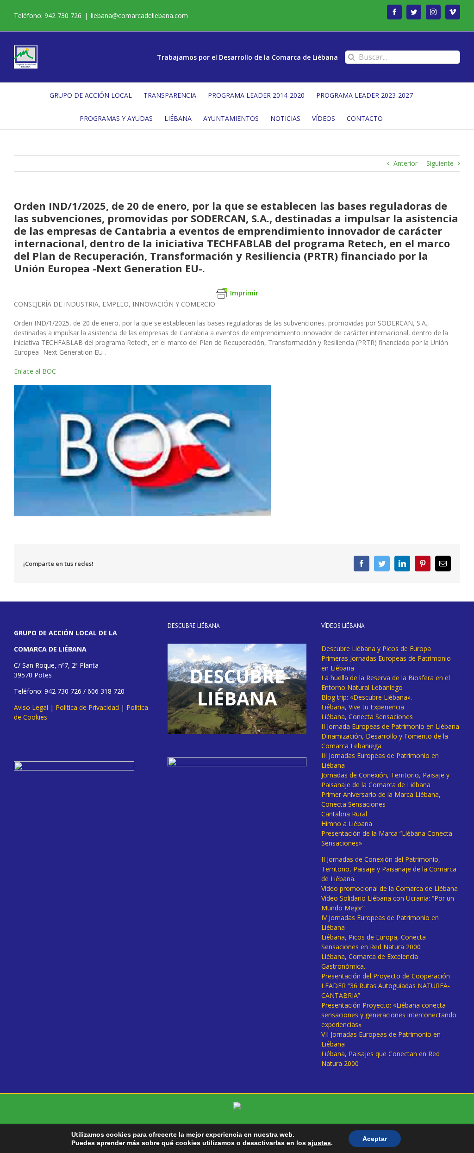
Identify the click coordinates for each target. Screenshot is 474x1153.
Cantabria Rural (344, 813)
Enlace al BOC (35, 371)
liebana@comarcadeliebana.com (139, 15)
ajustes (319, 1143)
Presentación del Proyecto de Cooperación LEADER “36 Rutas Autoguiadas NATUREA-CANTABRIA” (385, 985)
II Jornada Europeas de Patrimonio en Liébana (390, 726)
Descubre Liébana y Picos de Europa (376, 648)
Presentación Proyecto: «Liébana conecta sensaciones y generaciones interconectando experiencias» (388, 1015)
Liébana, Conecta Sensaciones (367, 716)
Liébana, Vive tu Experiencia (362, 706)
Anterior (405, 163)
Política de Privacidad (87, 707)
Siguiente (440, 163)
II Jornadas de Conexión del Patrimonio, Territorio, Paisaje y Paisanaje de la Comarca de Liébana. (388, 869)
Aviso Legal (31, 707)
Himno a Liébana (346, 823)
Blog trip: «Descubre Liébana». (366, 697)
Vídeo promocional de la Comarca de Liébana (389, 888)
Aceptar (374, 1138)
